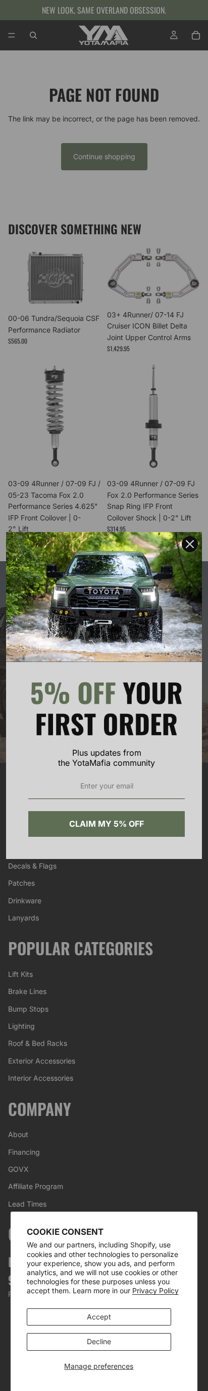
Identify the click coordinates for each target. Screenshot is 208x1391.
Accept (99, 1316)
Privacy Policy (155, 1290)
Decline (99, 1341)
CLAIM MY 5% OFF (106, 824)
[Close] (190, 544)
